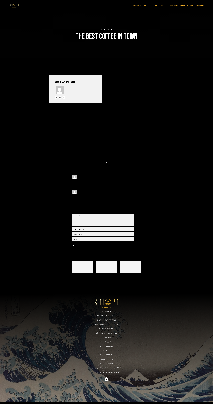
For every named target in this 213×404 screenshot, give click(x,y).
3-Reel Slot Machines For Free (82, 267)
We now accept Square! (130, 267)
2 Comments (108, 278)
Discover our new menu (106, 267)
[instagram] (106, 379)
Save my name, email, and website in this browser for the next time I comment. (102, 245)
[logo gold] (14, 5)
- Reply (99, 175)
